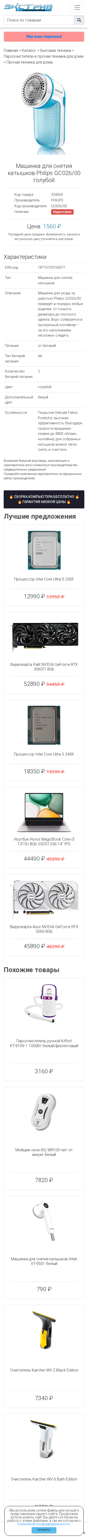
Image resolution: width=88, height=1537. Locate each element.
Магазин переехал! (44, 36)
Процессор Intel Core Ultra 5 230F (44, 579)
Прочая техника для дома (30, 62)
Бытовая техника (55, 50)
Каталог (29, 50)
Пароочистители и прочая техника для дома (43, 56)
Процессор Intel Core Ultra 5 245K (44, 754)
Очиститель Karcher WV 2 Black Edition (44, 1370)
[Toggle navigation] (77, 7)
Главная (11, 50)
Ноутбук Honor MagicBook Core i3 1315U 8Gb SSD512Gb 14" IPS (44, 841)
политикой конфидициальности (44, 1524)
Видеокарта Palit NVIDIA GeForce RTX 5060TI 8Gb (44, 666)
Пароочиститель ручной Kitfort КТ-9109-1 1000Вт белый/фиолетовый (44, 1043)
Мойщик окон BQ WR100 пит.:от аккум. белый (44, 1152)
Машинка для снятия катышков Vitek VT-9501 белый (44, 1261)
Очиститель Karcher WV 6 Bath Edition (44, 1479)
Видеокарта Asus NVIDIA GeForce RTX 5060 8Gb (44, 929)
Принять (44, 1530)
